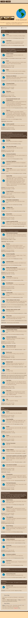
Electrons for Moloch (11, 76)
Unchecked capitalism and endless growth (16, 455)
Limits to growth (10, 124)
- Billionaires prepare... (18, 349)
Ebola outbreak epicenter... (19, 447)
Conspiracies (9, 474)
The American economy (11, 233)
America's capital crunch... (19, 166)
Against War (9, 175)
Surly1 (13, 489)
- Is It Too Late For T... (18, 453)
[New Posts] (3, 35)
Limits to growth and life (12, 221)
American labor (10, 261)
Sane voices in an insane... (6, 188)
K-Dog (23, 38)
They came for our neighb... (6, 197)
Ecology (8, 140)
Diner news (9, 315)
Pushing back (16, 565)
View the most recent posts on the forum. (9, 601)
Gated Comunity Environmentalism (19, 359)
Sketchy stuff (9, 507)
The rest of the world (11, 146)
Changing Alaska (10, 83)
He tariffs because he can (19, 375)
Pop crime (8, 390)
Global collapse (10, 449)
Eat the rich (9, 352)
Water (7, 69)
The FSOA (8, 380)
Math (7, 34)
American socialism (11, 554)
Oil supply (16, 119)
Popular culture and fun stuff (13, 309)
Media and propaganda (11, 267)
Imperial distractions (18, 226)
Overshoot (8, 40)
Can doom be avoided (11, 464)
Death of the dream (17, 211)
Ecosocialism (16, 158)
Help (9, 616)
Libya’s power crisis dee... (19, 80)
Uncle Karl (8, 545)
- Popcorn (16, 590)
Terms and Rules (13, 616)
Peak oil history (9, 121)
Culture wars (9, 290)
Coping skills (9, 292)
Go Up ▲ (18, 616)
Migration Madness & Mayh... (6, 96)
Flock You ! (16, 204)
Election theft (9, 361)
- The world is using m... (18, 462)
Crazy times (9, 213)
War (7, 399)
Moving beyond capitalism (6, 551)
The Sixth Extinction (11, 483)
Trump (7, 369)
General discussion (10, 573)
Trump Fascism (10, 191)
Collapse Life (9, 207)
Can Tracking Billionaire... (6, 357)
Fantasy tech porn (17, 306)
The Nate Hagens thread (5, 523)
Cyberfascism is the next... (6, 273)
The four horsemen (10, 443)
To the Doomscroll (21, 20)
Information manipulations (12, 199)
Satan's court (11, 376)
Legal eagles (16, 424)
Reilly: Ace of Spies (17, 504)
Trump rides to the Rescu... (19, 107)
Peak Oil (15, 265)
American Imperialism (11, 336)
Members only (9, 585)
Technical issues (10, 322)
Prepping (8, 472)
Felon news (16, 376)
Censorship (9, 276)
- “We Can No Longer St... (6, 440)
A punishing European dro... (6, 67)
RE (13, 67)
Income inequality (10, 253)
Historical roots (17, 558)
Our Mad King (15, 378)
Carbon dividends (10, 539)
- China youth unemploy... (6, 489)
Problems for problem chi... (6, 129)
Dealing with (11, 375)
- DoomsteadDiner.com (18, 320)
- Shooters (16, 396)
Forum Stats (6, 595)
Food (7, 60)
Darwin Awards (17, 280)
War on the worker (10, 241)
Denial (7, 426)
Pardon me (21, 376)
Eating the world (17, 45)
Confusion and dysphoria (6, 288)
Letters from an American (18, 373)
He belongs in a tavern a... (6, 219)
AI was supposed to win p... (19, 304)
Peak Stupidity (9, 419)
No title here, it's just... (18, 173)
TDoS (24, 58)
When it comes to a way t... (17, 58)
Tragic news (9, 168)
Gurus (7, 411)
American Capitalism (11, 161)
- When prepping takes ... (5, 514)
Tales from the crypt (11, 345)
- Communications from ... (6, 416)
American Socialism (11, 154)
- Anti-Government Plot (18, 480)
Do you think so (17, 334)
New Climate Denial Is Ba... (6, 432)
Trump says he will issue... (19, 366)
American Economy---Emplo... (6, 239)
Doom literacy (9, 525)
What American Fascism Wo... (6, 388)
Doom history (9, 499)
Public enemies (10, 359)
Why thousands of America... (6, 343)
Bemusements (16, 297)
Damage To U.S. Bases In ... (6, 404)
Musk (8, 375)
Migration (8, 91)
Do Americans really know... (6, 151)
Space (7, 435)
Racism (8, 244)
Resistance (9, 560)
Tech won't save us (10, 306)
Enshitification (9, 283)
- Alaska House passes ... (5, 88)
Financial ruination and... (18, 313)
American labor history (11, 329)
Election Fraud (21, 378)
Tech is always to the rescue (13, 299)
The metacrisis (9, 517)
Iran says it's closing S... (18, 577)
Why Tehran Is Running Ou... (6, 469)
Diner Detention (16, 322)
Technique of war (17, 38)
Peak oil (8, 110)
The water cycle (17, 73)
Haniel (3, 598)
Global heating (9, 53)
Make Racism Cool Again (6, 251)
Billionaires (16, 258)
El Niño (15, 143)
